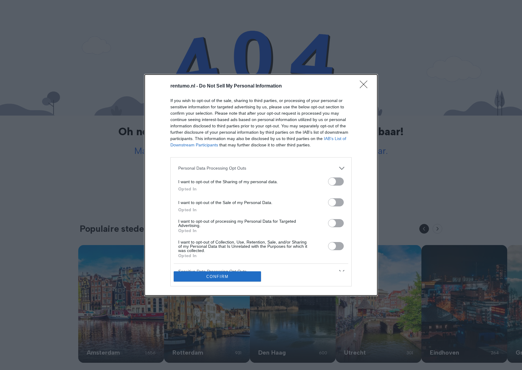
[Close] (365, 86)
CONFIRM (217, 276)
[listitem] (261, 168)
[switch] (336, 181)
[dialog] (261, 185)
